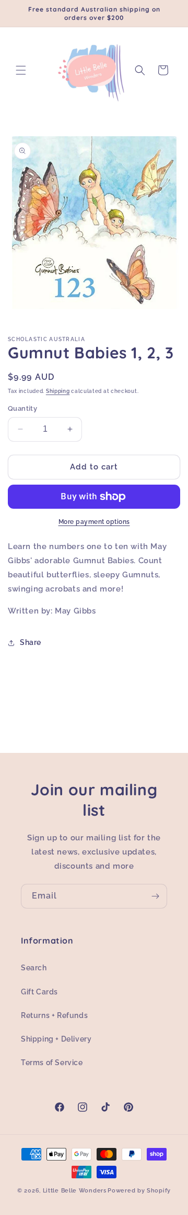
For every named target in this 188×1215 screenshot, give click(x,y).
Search (34, 968)
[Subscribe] (155, 896)
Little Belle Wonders (75, 1190)
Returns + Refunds (54, 1015)
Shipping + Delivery (56, 1039)
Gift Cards (39, 992)
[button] (20, 70)
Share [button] (30, 642)
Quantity (22, 408)
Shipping (58, 391)
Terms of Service (52, 1062)
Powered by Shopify (139, 1190)
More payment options (94, 522)
